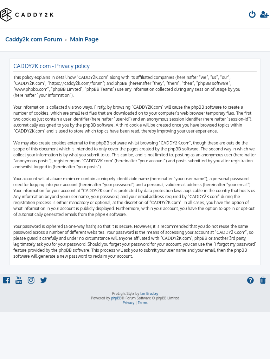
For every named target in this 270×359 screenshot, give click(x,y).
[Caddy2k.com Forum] (27, 14)
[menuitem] (252, 15)
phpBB (116, 298)
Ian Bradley (149, 293)
